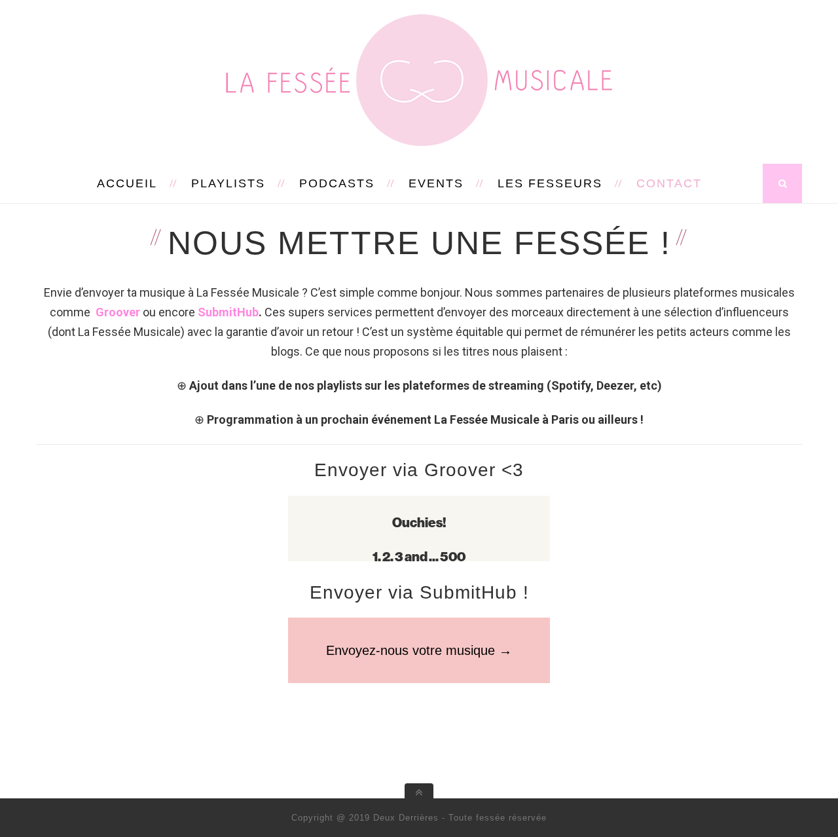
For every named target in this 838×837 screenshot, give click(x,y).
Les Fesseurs (550, 183)
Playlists (228, 183)
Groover (119, 312)
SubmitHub (228, 312)
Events (436, 183)
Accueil (127, 183)
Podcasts (336, 183)
